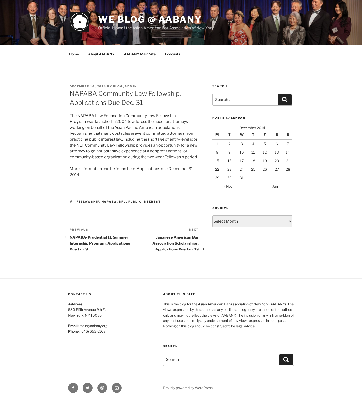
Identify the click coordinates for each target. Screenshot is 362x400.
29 (217, 178)
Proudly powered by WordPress (188, 388)
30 (229, 178)
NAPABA (109, 201)
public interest (144, 201)
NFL (122, 201)
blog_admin (125, 86)
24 (242, 169)
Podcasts (172, 54)
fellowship (88, 201)
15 (217, 161)
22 (217, 169)
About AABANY (101, 54)
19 (265, 161)
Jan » (276, 186)
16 (229, 161)
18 (253, 161)
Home (74, 54)
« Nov (228, 186)
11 (253, 152)
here (131, 169)
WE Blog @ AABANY (150, 19)
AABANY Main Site (140, 54)
